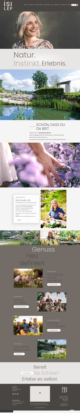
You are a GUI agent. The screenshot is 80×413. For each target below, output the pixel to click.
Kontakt (68, 4)
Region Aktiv (56, 4)
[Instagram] (15, 394)
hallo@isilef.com (64, 404)
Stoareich (31, 4)
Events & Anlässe (38, 4)
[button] (26, 5)
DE (76, 4)
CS (72, 4)
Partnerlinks (14, 388)
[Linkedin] (17, 394)
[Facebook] (13, 394)
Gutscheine (63, 4)
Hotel (52, 4)
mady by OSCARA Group (40, 407)
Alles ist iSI (26, 4)
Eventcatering (46, 4)
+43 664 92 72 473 (64, 405)
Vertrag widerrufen (7, 411)
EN (74, 4)
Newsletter (14, 386)
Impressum (14, 390)
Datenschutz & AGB (16, 389)
